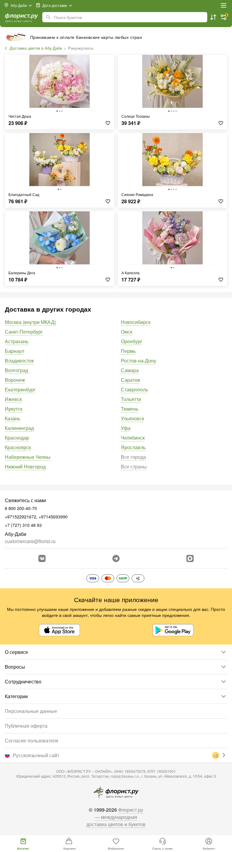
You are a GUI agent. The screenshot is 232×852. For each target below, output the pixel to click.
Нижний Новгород (25, 466)
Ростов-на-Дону (138, 360)
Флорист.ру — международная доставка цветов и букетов (116, 817)
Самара (130, 370)
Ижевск (13, 399)
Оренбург (131, 341)
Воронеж (15, 379)
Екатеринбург (20, 389)
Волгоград (16, 370)
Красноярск (18, 447)
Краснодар (17, 437)
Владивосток (19, 360)
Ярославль (133, 447)
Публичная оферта (26, 725)
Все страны (134, 466)
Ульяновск (132, 418)
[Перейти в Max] (190, 558)
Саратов (130, 379)
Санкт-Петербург (24, 331)
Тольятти (131, 399)
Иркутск (13, 408)
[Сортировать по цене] (213, 17)
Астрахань (16, 341)
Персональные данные (31, 710)
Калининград (19, 427)
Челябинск (133, 437)
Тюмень (129, 408)
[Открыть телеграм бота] (116, 558)
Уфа (125, 427)
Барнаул (14, 350)
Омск (126, 331)
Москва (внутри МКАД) (30, 322)
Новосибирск (135, 322)
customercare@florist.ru (30, 541)
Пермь (128, 350)
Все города (133, 456)
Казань (12, 418)
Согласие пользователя (31, 740)
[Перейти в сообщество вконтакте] (42, 558)
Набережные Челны (27, 456)
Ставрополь (134, 389)
